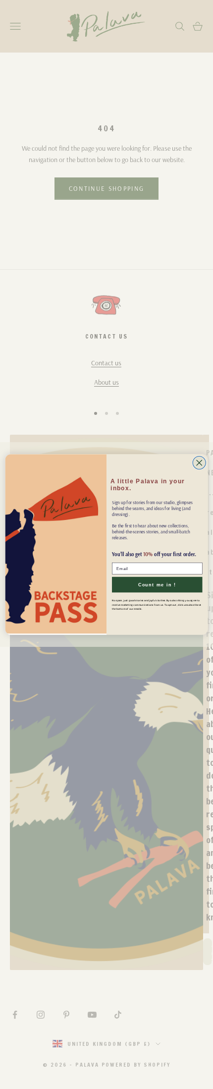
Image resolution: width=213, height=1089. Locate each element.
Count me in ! (157, 584)
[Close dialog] (199, 462)
